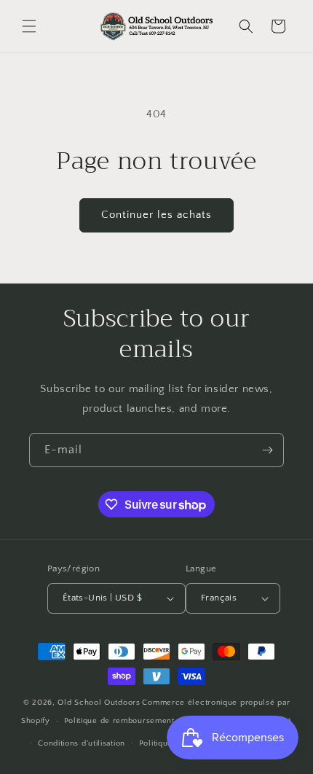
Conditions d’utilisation (81, 743)
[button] (29, 26)
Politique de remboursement (119, 720)
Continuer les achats (156, 214)
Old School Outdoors (99, 702)
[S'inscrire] (267, 450)
